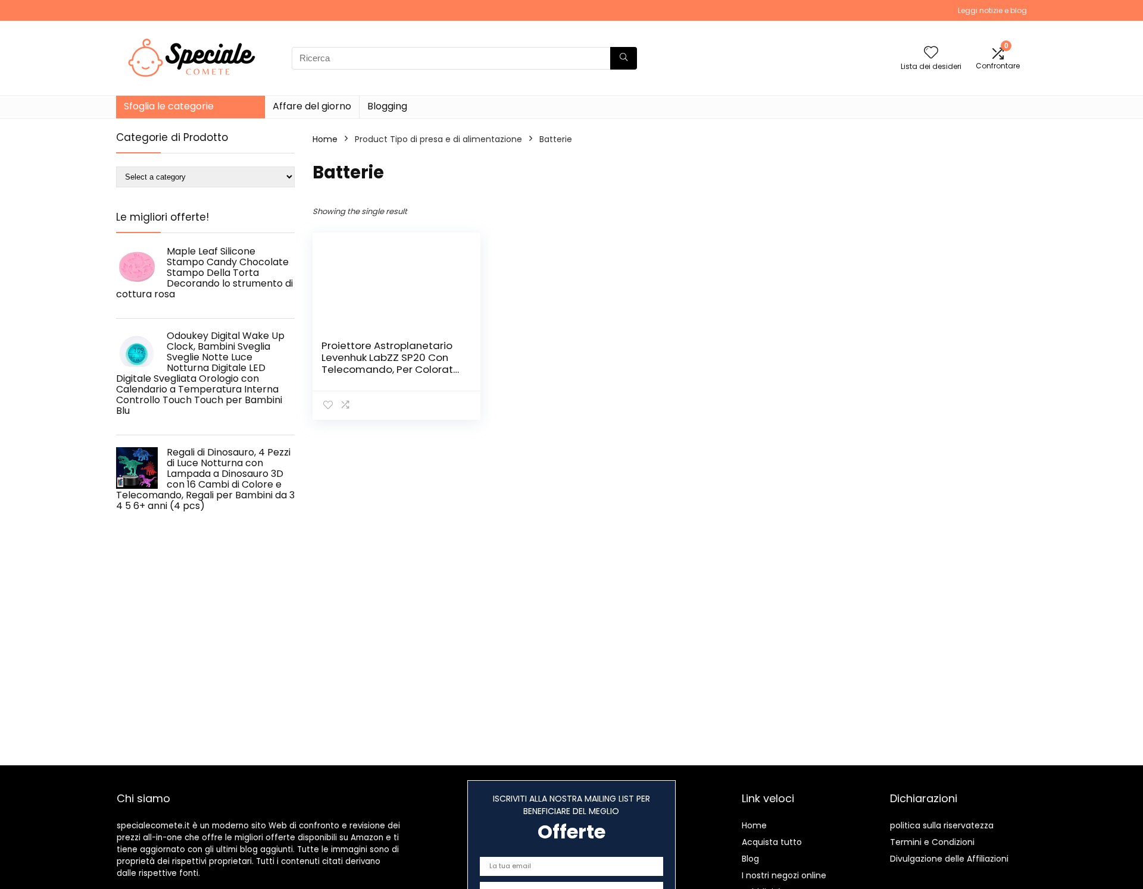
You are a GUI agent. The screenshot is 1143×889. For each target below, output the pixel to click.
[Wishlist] (931, 53)
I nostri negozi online (784, 875)
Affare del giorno (312, 106)
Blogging (387, 106)
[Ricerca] (623, 58)
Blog (750, 859)
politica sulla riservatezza (942, 825)
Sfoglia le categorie (169, 106)
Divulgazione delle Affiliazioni (949, 859)
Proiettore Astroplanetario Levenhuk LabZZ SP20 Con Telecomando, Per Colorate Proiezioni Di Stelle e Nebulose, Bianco (390, 369)
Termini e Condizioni (932, 842)
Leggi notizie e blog (992, 10)
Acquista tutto (772, 842)
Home (325, 139)
